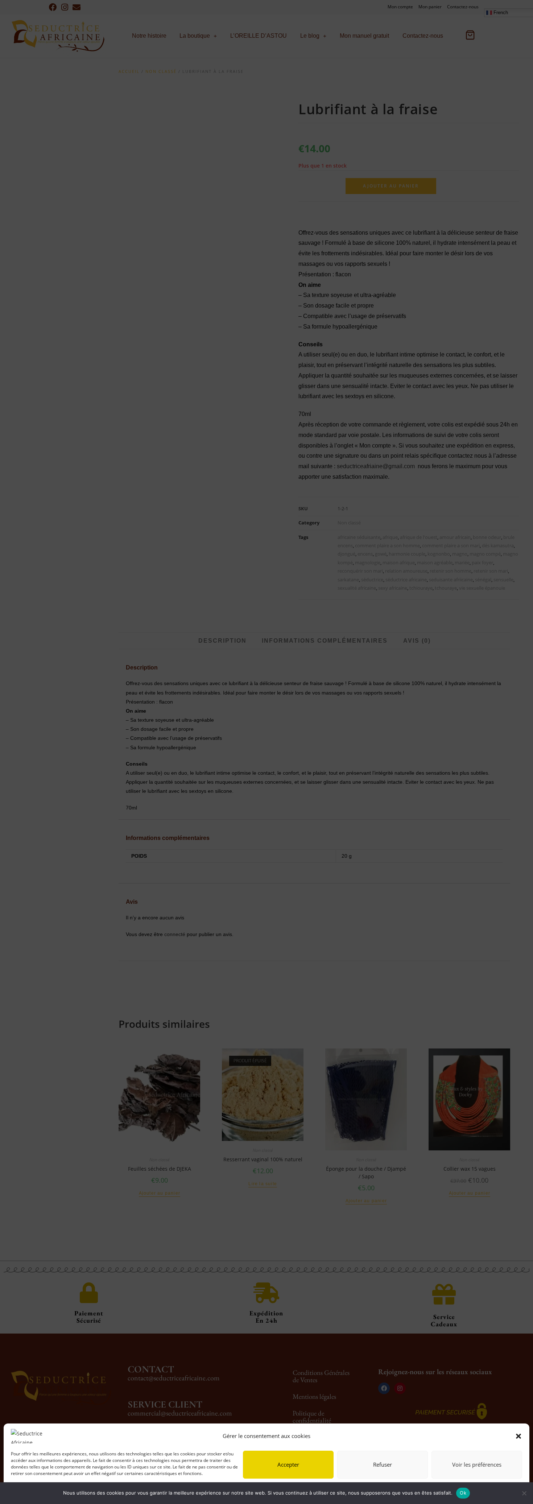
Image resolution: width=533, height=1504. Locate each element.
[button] (518, 1436)
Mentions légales (85, 1491)
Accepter (288, 1464)
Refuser (382, 1464)
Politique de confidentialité (37, 1491)
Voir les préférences (476, 1464)
